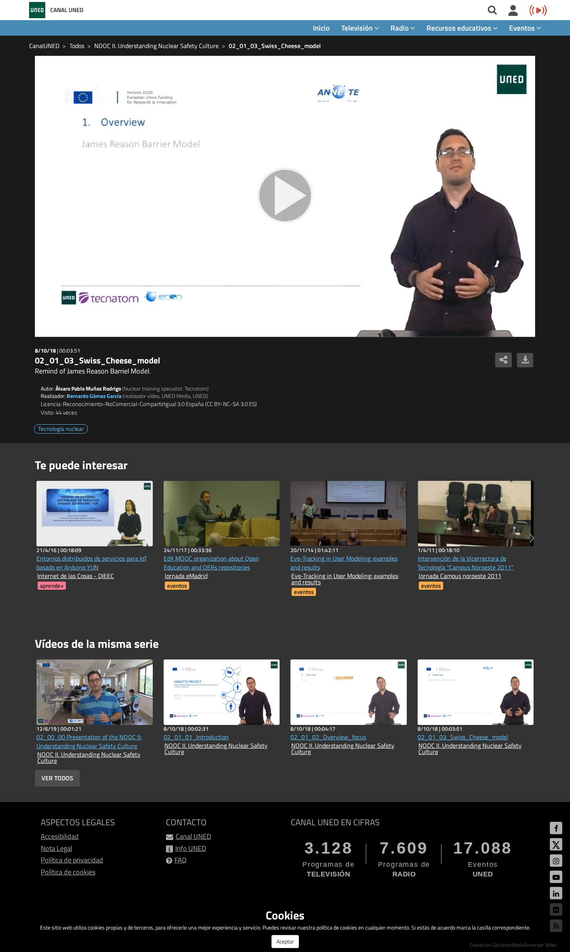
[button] (532, 538)
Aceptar (285, 941)
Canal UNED (193, 836)
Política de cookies (68, 872)
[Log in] (513, 11)
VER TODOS (57, 778)
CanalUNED (44, 45)
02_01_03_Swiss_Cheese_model (275, 45)
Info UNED (190, 848)
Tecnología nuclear (61, 428)
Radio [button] (400, 27)
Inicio (321, 27)
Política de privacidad (72, 860)
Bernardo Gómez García (94, 396)
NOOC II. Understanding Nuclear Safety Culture (156, 45)
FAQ (180, 860)
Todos (76, 45)
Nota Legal (56, 848)
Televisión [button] (357, 27)
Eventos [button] (522, 27)
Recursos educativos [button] (460, 27)
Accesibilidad (60, 836)
